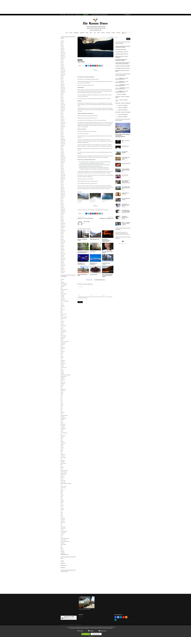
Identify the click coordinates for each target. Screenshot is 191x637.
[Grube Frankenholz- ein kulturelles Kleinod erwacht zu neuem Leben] (118, 194)
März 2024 (62, 95)
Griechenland (62, 390)
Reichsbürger (62, 474)
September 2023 (63, 104)
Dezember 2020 (63, 151)
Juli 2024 (62, 89)
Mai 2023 (62, 109)
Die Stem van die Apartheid (65, 353)
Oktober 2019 (63, 172)
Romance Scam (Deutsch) (64, 482)
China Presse (62, 333)
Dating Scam (62, 345)
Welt (61, 558)
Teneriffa (62, 514)
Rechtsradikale (63, 472)
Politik (62, 465)
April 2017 (62, 215)
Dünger (104, 158)
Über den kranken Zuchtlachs (106, 212)
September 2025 (63, 69)
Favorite (125, 256)
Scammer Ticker (63, 494)
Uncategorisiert (63, 532)
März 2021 (62, 147)
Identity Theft (63, 403)
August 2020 (62, 157)
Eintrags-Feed (63, 575)
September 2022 (63, 121)
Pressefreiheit (62, 468)
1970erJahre (62, 291)
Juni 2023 (62, 108)
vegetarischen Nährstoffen (99, 222)
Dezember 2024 (63, 82)
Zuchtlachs (106, 222)
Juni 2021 (62, 143)
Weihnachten (62, 555)
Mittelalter (62, 449)
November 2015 (63, 235)
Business (62, 327)
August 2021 (62, 140)
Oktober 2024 (63, 85)
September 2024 (63, 86)
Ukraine (62, 527)
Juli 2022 (62, 124)
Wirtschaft (62, 562)
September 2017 (63, 208)
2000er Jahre (62, 294)
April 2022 (62, 128)
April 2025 (62, 76)
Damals (62, 340)
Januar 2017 (62, 219)
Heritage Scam (63, 395)
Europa (62, 362)
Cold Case (62, 335)
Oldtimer (62, 458)
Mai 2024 (62, 92)
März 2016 (62, 232)
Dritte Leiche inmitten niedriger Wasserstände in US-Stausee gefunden (107, 288)
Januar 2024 (62, 98)
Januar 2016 (62, 234)
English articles (63, 359)
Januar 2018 (62, 202)
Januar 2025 (62, 80)
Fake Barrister (63, 364)
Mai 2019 (62, 179)
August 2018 (62, 192)
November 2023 (63, 101)
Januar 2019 (62, 185)
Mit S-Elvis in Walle (125, 187)
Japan (61, 414)
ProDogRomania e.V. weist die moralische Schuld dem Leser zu (121, 91)
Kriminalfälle (62, 429)
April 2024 (62, 93)
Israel (61, 411)
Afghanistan (62, 298)
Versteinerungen (63, 545)
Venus (61, 537)
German (124, 45)
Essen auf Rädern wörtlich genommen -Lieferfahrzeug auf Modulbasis (121, 72)
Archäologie (62, 307)
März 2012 (62, 250)
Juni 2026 (62, 56)
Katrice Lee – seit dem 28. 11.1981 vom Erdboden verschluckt (126, 235)
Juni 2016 (62, 228)
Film (61, 371)
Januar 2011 (62, 260)
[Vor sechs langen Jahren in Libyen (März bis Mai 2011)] (118, 200)
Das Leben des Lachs (93, 212)
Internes (62, 406)
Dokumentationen (63, 355)
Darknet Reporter (63, 342)
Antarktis (62, 304)
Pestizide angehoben (92, 143)
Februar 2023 (62, 114)
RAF (61, 471)
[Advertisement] (95, 19)
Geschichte (62, 384)
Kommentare (89, 292)
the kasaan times (81, 75)
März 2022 (62, 130)
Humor (62, 400)
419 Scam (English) (63, 297)
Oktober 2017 (63, 206)
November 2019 (63, 170)
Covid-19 (62, 339)
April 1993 (62, 274)
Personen (62, 461)
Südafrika (62, 507)
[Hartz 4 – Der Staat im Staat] (118, 154)
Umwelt (78, 72)
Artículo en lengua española (64, 313)
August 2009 (62, 267)
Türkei (62, 526)
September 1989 (63, 277)
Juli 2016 (62, 227)
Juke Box (62, 417)
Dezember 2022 (63, 117)
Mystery (62, 452)
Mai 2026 (62, 57)
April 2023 (62, 111)
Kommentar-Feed (63, 577)
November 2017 (63, 205)
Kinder (62, 423)
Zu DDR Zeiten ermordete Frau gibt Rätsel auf (125, 229)
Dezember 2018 (63, 186)
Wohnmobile (62, 563)
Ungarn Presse (63, 533)
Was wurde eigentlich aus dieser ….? (66, 553)
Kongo (62, 426)
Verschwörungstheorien (64, 543)
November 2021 (63, 135)
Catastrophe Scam (63, 330)
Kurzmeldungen (63, 436)
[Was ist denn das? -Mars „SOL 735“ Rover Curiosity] (118, 171)
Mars (61, 446)
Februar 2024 (62, 96)
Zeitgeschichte (63, 565)
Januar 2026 (62, 63)
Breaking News (63, 322)
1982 (61, 293)
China (61, 332)
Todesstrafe (62, 520)
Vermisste (62, 542)
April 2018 (62, 198)
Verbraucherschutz (63, 539)
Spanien (62, 504)
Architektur (62, 309)
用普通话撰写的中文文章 (64, 566)
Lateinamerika (63, 439)
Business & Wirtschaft (64, 329)
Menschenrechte (63, 448)
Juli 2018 (62, 193)
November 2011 (63, 254)
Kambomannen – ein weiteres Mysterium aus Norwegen (126, 217)
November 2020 (63, 153)
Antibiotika (80, 222)
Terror (61, 516)
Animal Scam (63, 303)
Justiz (61, 419)
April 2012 (62, 248)
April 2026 (62, 59)
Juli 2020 (62, 159)
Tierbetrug (62, 517)
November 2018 (63, 188)
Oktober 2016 (63, 222)
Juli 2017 (62, 211)
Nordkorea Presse (63, 455)
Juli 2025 (62, 72)
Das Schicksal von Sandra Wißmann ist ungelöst (122, 78)
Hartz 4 (62, 393)
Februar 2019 (62, 183)
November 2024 (63, 83)
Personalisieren (91, 636)
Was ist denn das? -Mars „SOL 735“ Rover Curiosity (126, 170)
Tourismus (62, 521)
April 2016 (62, 231)
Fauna (61, 366)
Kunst (61, 433)
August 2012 (62, 244)
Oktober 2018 (63, 189)
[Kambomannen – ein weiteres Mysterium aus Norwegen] (118, 218)
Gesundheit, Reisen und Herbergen (65, 387)
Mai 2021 (62, 144)
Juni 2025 (62, 73)
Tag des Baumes (92, 264)
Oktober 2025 (63, 67)
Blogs (61, 320)
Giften (88, 222)
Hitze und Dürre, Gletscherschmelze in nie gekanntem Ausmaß (106, 252)
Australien (62, 316)
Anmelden (62, 573)
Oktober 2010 (63, 261)
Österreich (62, 459)
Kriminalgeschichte (63, 430)
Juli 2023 (62, 106)
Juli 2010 (62, 264)
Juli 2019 (62, 176)
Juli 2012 (62, 245)
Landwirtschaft (63, 437)
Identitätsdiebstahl (63, 401)
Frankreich (62, 378)
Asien (61, 314)
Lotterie (62, 443)
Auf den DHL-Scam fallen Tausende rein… (121, 66)
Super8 (62, 508)
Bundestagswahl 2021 (64, 326)
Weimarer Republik (63, 556)
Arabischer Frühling (63, 306)
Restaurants (62, 479)
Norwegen (81, 72)
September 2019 (63, 173)
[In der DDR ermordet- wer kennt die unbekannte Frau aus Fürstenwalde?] (118, 224)
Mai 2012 (62, 247)
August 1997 (62, 273)
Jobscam (62, 416)
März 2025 (62, 77)
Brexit (61, 323)
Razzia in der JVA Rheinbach (121, 106)
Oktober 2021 (63, 137)
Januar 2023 (62, 115)
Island (61, 410)
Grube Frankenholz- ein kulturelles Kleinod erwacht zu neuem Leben (126, 194)
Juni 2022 (62, 125)
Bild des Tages (63, 319)
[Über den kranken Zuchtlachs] (107, 208)
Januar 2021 (62, 150)
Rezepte (62, 481)
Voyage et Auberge (63, 552)
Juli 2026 (62, 54)
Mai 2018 (62, 196)
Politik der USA (63, 466)
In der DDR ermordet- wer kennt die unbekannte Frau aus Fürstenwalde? (126, 223)
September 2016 (63, 224)
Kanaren (62, 420)
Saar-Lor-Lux (63, 490)
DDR (61, 346)
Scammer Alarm (63, 492)
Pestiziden (92, 222)
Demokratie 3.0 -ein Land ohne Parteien (85, 230)
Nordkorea (62, 453)
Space (61, 501)
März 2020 (62, 164)
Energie (62, 358)
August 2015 (62, 240)
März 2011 (62, 257)
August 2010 (62, 263)
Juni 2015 (62, 241)
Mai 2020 (62, 161)
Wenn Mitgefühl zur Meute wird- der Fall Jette (122, 80)
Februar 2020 (62, 166)
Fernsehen (62, 369)
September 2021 (63, 138)
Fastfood (62, 365)
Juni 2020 (62, 160)
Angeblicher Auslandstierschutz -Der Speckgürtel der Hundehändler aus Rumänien (122, 59)
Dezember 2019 (63, 169)
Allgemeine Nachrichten (64, 301)
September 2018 (63, 190)
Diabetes (62, 352)
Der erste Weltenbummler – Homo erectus (121, 64)
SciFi (61, 497)
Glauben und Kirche (63, 388)
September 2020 (63, 156)
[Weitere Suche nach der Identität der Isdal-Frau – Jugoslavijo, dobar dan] (122, 140)
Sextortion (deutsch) (63, 498)
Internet (62, 407)
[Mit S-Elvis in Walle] (118, 189)
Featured (62, 368)
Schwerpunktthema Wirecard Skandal (66, 495)
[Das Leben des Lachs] (95, 208)
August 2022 (62, 122)
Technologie (62, 513)
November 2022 (63, 118)
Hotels (61, 398)
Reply (120, 256)
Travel (61, 523)
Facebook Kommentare (99, 292)
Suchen (116, 49)
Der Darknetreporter (63, 348)
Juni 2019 (62, 177)
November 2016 (63, 221)
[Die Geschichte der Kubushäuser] (118, 165)
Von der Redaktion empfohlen (65, 550)
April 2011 (62, 256)
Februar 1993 (62, 276)
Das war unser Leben (64, 343)
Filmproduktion (63, 372)
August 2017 (62, 209)
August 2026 (62, 53)
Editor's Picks (63, 356)
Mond (61, 450)
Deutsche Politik (63, 349)
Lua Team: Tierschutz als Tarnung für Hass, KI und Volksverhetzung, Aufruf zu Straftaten (122, 76)
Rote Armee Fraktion (64, 485)
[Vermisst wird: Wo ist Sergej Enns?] (118, 206)
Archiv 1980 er (63, 310)
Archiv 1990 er (63, 311)
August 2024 (62, 88)
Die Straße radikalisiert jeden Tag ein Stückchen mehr (126, 182)
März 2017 (62, 216)
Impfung (62, 404)
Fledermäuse (62, 374)
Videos (62, 549)
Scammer (62, 491)
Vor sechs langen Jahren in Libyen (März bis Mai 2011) (126, 200)
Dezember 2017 (63, 203)
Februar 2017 (62, 218)
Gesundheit (62, 385)
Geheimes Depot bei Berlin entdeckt (120, 61)
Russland (62, 488)
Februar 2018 (62, 201)
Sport (61, 505)
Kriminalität (62, 432)
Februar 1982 (62, 282)
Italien (61, 413)
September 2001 (63, 270)
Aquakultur (80, 148)
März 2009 (62, 269)
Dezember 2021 (63, 134)
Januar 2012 (62, 251)
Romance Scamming (63, 484)
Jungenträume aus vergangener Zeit (106, 230)
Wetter (62, 559)
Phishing (62, 462)
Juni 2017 (62, 212)
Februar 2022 (62, 131)
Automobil (62, 317)
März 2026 (62, 60)
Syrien (62, 510)
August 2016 (62, 225)
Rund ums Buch (63, 487)
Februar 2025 (62, 79)
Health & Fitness (63, 394)
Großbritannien (63, 391)
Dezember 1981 (63, 283)
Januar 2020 (62, 167)
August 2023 (62, 105)
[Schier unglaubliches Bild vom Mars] (118, 212)
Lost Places (62, 442)
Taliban (62, 511)
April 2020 (62, 163)
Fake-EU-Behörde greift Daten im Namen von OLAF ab (122, 83)
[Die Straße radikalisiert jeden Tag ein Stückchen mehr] (118, 183)
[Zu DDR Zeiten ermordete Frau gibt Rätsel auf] (118, 230)
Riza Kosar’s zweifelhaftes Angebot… (122, 109)
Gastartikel (62, 382)
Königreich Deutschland (64, 427)
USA (61, 536)
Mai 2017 (62, 214)
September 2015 (63, 238)
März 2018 (62, 199)
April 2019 (62, 180)
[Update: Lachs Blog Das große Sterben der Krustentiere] (83, 208)
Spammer (62, 503)
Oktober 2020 (63, 154)
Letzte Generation (63, 440)
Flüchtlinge (62, 377)
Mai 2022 (62, 127)
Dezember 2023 (63, 99)
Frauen (62, 381)
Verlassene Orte (63, 540)
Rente (61, 478)
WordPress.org (63, 580)
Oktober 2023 (63, 102)
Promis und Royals (63, 469)
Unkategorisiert (63, 534)
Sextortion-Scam (63, 500)
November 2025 (63, 66)
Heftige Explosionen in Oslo (94, 251)
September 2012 (63, 243)
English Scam (63, 361)
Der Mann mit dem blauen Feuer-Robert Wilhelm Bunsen (121, 69)
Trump (62, 524)
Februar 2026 (62, 62)
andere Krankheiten (95, 160)
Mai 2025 (62, 75)
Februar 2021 (62, 148)
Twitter (117, 250)
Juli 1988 (62, 279)
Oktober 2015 (63, 237)
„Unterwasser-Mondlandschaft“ (102, 153)
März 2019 (62, 182)
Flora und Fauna (63, 375)
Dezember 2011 (63, 253)
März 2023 (62, 112)
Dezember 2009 (63, 266)
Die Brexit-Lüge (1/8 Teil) (126, 175)
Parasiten (88, 160)
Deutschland (62, 351)
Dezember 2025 (63, 64)
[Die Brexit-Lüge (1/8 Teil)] (118, 177)
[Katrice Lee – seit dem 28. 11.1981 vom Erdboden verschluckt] (118, 236)
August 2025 (62, 70)
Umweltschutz (63, 530)
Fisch (96, 132)
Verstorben (62, 546)
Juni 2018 (62, 195)
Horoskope (62, 397)
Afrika (62, 300)
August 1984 (62, 280)
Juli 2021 (62, 141)
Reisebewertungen (63, 475)
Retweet (122, 256)
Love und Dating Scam (64, 445)
